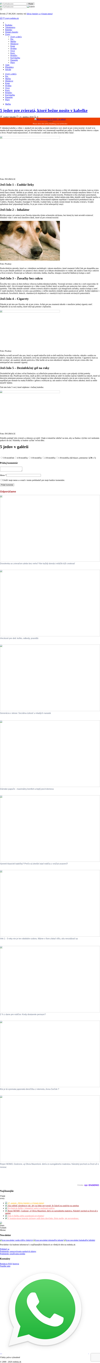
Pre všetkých (27, 1240)
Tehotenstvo (10, 27)
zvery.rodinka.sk (12, 18)
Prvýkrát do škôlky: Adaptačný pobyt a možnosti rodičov (31, 1208)
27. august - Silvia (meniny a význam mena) (25, 1203)
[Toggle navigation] (1, 18)
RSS (10, 1264)
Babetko (8, 30)
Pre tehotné (59, 1240)
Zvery (7, 34)
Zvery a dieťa (16, 37)
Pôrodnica (9, 67)
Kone (12, 46)
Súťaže (8, 69)
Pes (11, 39)
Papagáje (14, 60)
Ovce (12, 51)
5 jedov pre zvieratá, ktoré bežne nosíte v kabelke (44, 110)
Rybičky (13, 55)
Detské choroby (11, 32)
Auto (7, 65)
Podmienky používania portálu (12, 1254)
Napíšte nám (5, 1266)
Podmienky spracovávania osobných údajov (18, 1251)
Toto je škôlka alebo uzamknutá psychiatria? (25, 1216)
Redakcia (4, 1264)
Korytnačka (15, 58)
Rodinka (8, 25)
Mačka (13, 41)
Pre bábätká (90, 1240)
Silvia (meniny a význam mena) (40, 14)
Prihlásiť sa (4, 1249)
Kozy (12, 53)
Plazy (12, 62)
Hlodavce (14, 44)
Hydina (13, 48)
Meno (3, 475)
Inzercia (15, 1264)
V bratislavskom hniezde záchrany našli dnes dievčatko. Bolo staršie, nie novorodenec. (43, 1218)
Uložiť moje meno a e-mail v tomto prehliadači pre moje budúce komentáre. (34, 480)
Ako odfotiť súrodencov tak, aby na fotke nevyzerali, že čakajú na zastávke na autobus (43, 1206)
